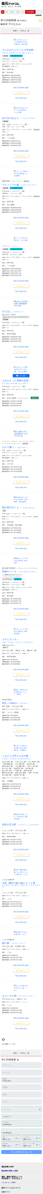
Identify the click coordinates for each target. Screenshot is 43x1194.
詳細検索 (38, 15)
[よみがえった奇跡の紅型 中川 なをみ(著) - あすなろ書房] (21, 369)
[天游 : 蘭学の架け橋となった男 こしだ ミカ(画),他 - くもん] (21, 872)
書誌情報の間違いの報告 (10, 1171)
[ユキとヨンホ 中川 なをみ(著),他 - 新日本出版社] (21, 631)
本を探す (31, 12)
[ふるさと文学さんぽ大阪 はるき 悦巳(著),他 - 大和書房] (21, 748)
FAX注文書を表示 (21, 98)
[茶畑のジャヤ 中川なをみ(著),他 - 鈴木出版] (21, 560)
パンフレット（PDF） (9, 1182)
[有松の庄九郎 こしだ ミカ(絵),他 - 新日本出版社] (21, 816)
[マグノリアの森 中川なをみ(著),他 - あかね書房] (21, 173)
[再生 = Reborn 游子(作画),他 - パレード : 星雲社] (21, 692)
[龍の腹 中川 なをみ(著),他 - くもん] (21, 933)
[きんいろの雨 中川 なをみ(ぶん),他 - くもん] (21, 988)
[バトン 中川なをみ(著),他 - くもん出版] (21, 239)
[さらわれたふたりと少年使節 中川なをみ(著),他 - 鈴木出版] (21, 42)
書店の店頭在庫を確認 (21, 87)
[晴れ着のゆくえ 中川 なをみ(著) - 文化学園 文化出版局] (21, 499)
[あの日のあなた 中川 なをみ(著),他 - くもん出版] (21, 110)
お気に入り (22, 93)
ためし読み (22, 376)
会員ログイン (6, 1192)
